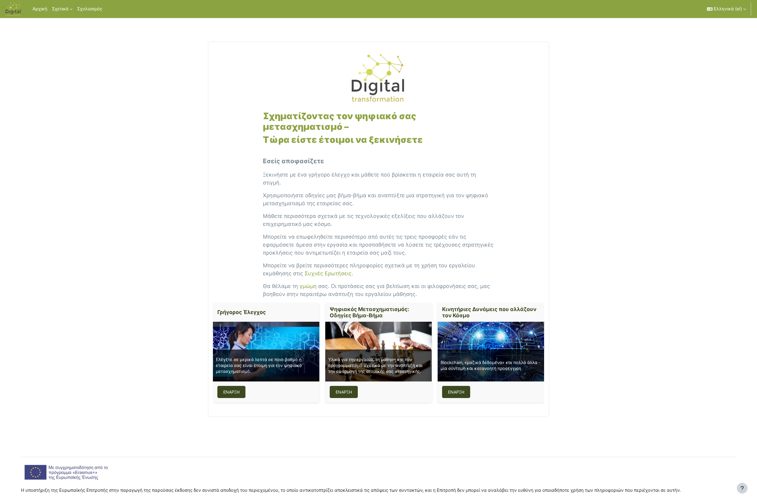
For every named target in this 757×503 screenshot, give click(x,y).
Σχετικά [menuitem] (60, 9)
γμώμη (308, 286)
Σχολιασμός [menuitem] (89, 9)
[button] (726, 9)
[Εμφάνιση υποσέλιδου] (742, 488)
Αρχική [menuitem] (40, 9)
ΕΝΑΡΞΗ (231, 391)
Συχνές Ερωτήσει (327, 273)
